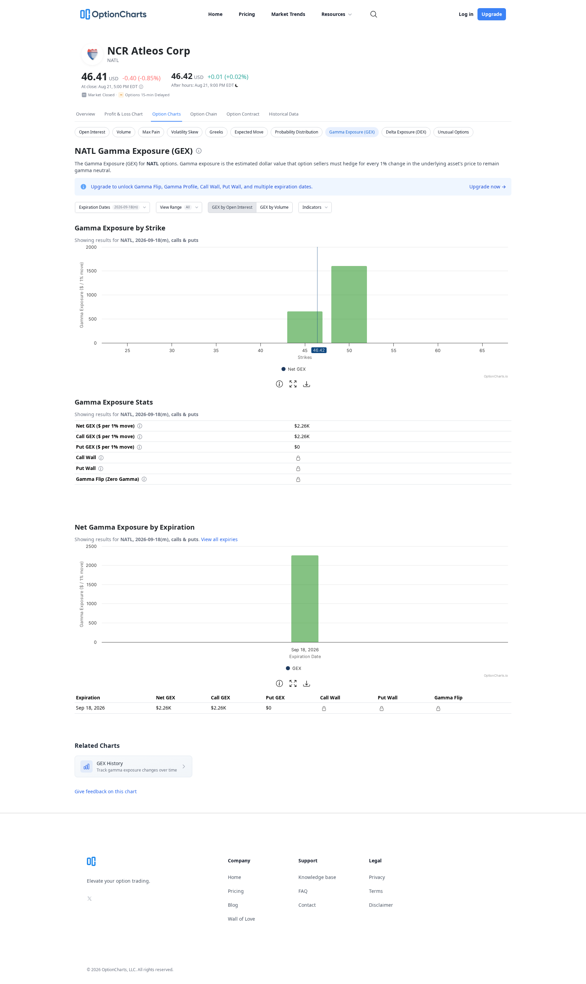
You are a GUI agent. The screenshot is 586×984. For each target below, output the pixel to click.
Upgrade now (487, 186)
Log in (466, 14)
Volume (124, 132)
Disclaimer (381, 905)
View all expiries (219, 539)
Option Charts (166, 114)
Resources (333, 14)
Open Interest (92, 132)
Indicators (311, 207)
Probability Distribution (296, 132)
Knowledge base (317, 877)
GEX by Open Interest (232, 207)
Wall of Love (241, 919)
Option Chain (203, 114)
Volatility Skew (184, 132)
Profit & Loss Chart (123, 114)
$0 (268, 707)
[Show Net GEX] (293, 369)
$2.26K (163, 707)
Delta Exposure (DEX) (406, 132)
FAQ (303, 891)
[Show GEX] (293, 668)
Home (215, 14)
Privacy (377, 877)
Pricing (247, 14)
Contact (307, 905)
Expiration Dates (108, 207)
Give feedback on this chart (106, 791)
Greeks (216, 132)
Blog (233, 905)
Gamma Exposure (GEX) (352, 132)
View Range (175, 207)
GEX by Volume (274, 207)
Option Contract (243, 114)
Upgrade (492, 14)
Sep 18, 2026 (90, 707)
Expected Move (249, 132)
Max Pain (151, 132)
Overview (85, 114)
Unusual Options (453, 132)
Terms (376, 891)
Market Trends (288, 14)
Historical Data (283, 114)
